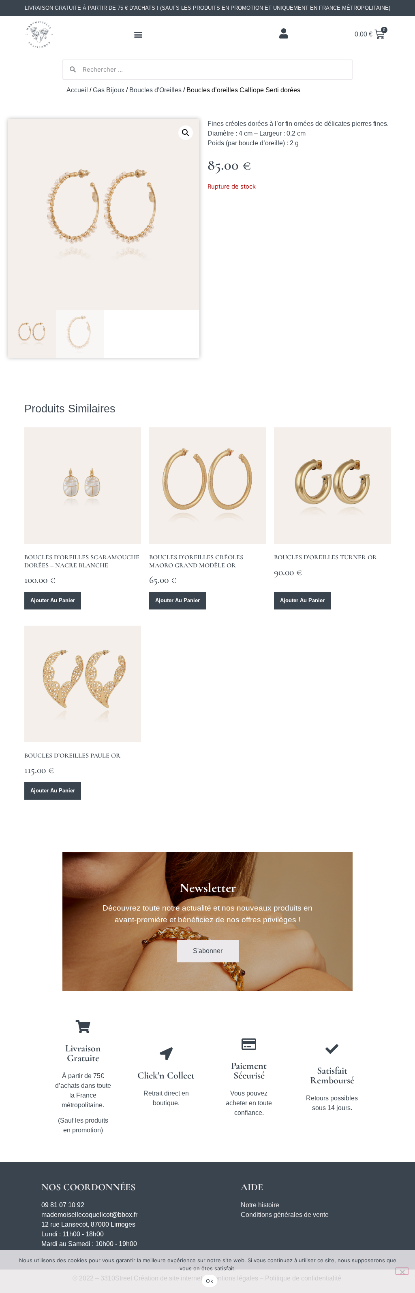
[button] (138, 34)
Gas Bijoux (108, 90)
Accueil (77, 90)
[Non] (402, 1271)
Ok (209, 1281)
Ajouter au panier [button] (52, 600)
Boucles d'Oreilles (155, 90)
